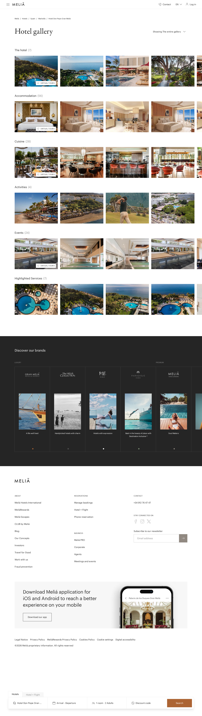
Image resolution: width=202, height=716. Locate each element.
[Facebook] (136, 521)
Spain (32, 18)
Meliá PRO (79, 540)
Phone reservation (83, 516)
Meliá (17, 18)
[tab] (15, 694)
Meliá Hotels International (28, 502)
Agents (77, 554)
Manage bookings (83, 502)
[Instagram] (142, 521)
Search (179, 703)
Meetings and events (85, 561)
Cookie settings (105, 639)
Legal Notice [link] (21, 639)
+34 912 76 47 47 (142, 502)
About (18, 496)
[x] (149, 521)
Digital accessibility (125, 639)
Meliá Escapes (22, 516)
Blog (17, 531)
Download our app (37, 617)
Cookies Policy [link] (87, 639)
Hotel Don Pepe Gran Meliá (60, 18)
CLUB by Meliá (22, 524)
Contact (138, 496)
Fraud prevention (24, 566)
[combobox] (178, 4)
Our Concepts (22, 538)
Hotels (24, 18)
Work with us (21, 559)
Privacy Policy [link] (37, 639)
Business (78, 533)
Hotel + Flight (81, 509)
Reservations (81, 496)
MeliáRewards (22, 509)
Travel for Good (23, 552)
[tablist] (101, 694)
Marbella (41, 18)
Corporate (79, 547)
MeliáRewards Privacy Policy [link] (62, 639)
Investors (19, 545)
